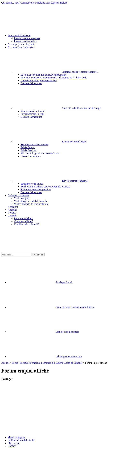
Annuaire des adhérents (33, 2)
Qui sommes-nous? (11, 2)
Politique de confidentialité (21, 440)
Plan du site (13, 443)
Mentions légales (16, 437)
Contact (12, 446)
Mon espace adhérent (56, 2)
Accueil (5, 362)
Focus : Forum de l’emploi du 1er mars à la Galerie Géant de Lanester (47, 362)
